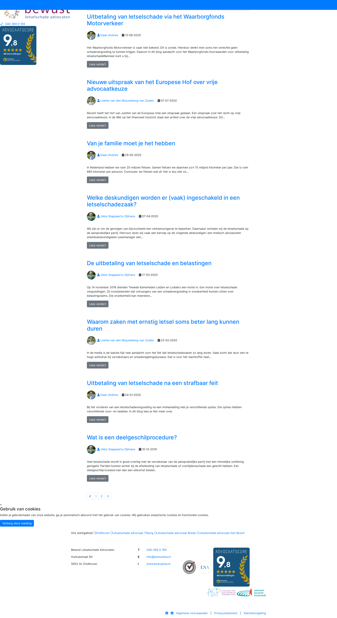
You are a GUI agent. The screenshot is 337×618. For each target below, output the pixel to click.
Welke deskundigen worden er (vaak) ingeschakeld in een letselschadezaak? (163, 201)
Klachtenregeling (255, 613)
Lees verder (97, 125)
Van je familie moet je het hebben (131, 143)
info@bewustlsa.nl (159, 557)
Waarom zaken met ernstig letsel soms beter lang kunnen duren (163, 325)
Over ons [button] (270, 5)
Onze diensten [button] (225, 5)
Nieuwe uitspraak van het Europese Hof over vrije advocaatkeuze (152, 85)
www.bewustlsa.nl (158, 564)
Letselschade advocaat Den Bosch (222, 533)
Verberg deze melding (17, 523)
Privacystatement (225, 613)
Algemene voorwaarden (192, 613)
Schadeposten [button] (249, 5)
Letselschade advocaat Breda (176, 533)
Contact (327, 5)
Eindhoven (103, 533)
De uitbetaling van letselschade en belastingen (149, 263)
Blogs (315, 5)
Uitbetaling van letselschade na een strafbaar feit (152, 383)
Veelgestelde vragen (295, 5)
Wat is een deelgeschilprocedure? (132, 437)
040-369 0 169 (157, 549)
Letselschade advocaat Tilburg (133, 533)
